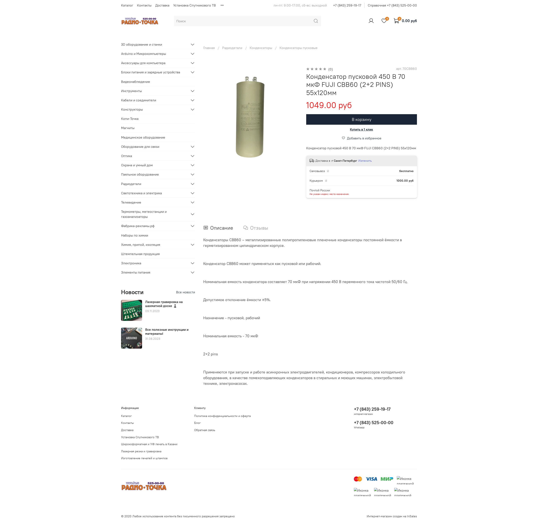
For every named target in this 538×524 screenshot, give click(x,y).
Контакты (144, 5)
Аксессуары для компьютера (143, 63)
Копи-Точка (129, 118)
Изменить (365, 161)
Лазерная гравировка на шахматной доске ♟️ (164, 304)
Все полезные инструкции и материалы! (167, 331)
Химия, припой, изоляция (140, 244)
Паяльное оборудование (140, 174)
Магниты (127, 128)
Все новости (185, 292)
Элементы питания (135, 272)
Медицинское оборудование (143, 137)
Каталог (127, 5)
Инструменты (131, 91)
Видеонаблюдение (135, 81)
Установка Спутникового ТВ (194, 5)
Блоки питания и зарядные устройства (150, 72)
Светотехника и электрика (141, 193)
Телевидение (131, 202)
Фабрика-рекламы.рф (137, 226)
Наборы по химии (134, 235)
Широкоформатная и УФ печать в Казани (149, 444)
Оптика (126, 156)
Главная (209, 48)
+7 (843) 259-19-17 (347, 5)
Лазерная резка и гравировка (141, 451)
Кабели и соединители (138, 100)
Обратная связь (204, 430)
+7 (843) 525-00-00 (373, 422)
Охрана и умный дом (137, 165)
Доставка (162, 5)
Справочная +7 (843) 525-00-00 (392, 5)
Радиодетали (232, 48)
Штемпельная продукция (140, 254)
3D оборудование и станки (141, 44)
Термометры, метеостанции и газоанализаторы (144, 214)
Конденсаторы (261, 48)
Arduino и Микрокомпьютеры (143, 54)
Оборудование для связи (140, 146)
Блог (197, 423)
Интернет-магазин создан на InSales (392, 516)
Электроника (131, 263)
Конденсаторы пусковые (299, 48)
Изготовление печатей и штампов (144, 458)
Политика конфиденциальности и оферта (222, 416)
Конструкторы (132, 109)
